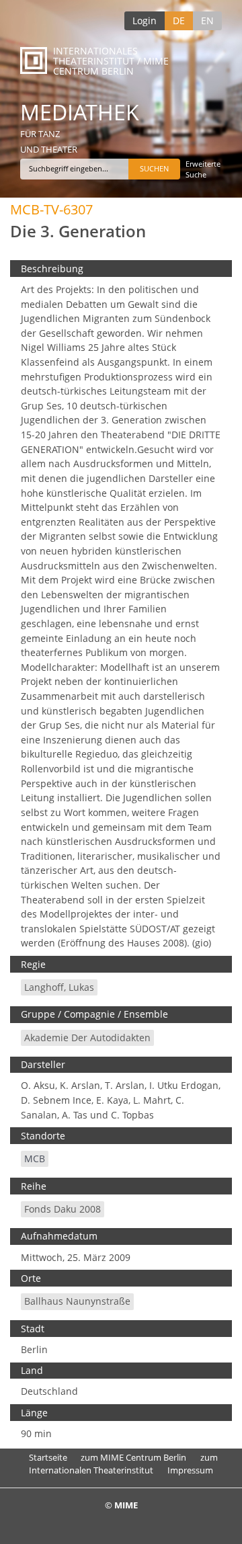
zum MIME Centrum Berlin (133, 1457)
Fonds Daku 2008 (62, 1209)
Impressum (190, 1470)
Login (144, 20)
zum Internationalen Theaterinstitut (123, 1463)
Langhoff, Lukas (59, 987)
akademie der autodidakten (87, 1037)
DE (179, 20)
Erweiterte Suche (203, 169)
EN (207, 20)
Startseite (48, 1457)
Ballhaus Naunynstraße (77, 1301)
